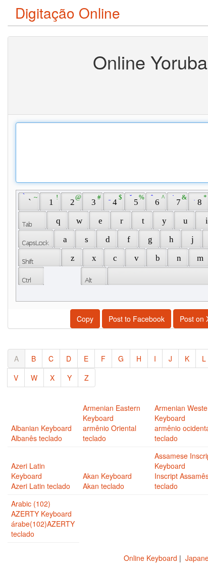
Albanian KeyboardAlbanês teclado (41, 433)
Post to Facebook (137, 319)
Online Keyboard (150, 558)
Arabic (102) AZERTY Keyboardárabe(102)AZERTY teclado (43, 518)
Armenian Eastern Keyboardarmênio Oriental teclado (111, 423)
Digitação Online (67, 13)
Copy (85, 319)
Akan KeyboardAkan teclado (107, 481)
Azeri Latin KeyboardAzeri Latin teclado (40, 476)
